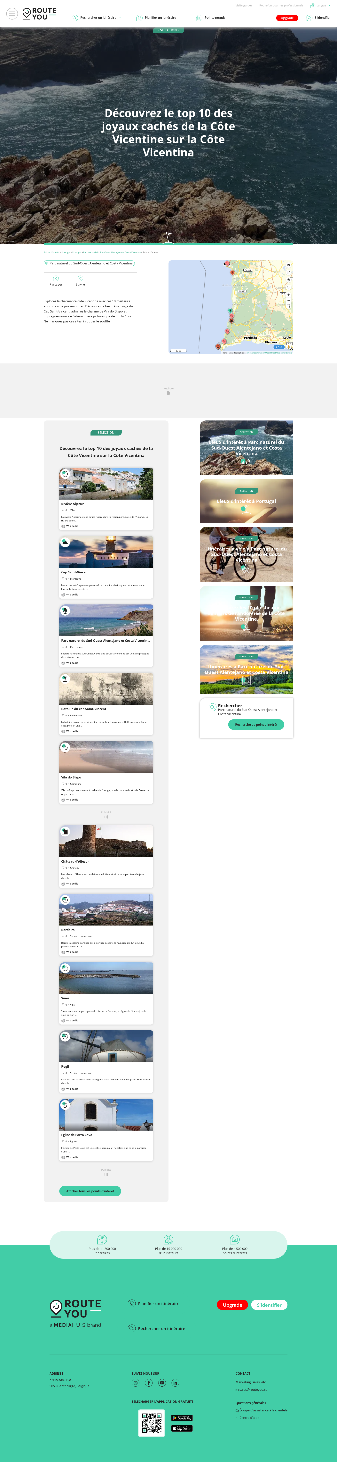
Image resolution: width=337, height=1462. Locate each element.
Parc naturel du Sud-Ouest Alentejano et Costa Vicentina (112, 252)
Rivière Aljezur (72, 504)
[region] (230, 307)
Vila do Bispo (71, 777)
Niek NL (14, 241)
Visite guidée (244, 5)
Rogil (65, 1066)
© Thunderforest (255, 352)
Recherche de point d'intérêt (256, 724)
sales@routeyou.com (254, 1389)
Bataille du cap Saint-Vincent (83, 709)
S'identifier (269, 1305)
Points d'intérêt (51, 252)
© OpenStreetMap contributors (277, 352)
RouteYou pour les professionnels (281, 5)
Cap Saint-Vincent (75, 572)
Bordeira (68, 930)
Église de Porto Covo (76, 1135)
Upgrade (287, 18)
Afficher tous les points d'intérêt (90, 1191)
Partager (56, 284)
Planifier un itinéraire (158, 1303)
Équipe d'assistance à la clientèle (263, 1410)
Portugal (65, 252)
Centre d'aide (249, 1418)
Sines (65, 998)
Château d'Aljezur (75, 861)
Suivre (80, 284)
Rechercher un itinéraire (161, 1328)
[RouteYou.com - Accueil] (39, 14)
